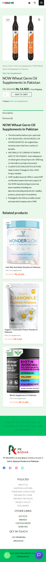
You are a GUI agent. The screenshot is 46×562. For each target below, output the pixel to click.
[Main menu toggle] (41, 2)
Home (5, 66)
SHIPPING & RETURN (23, 488)
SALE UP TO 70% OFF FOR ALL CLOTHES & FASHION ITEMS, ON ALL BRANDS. (23, 426)
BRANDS (23, 520)
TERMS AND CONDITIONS (23, 492)
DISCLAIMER (23, 506)
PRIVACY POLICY (23, 502)
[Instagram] (16, 467)
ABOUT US (23, 485)
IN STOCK (23, 516)
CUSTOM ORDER (23, 523)
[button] (35, 2)
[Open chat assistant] (39, 555)
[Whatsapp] (7, 555)
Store (11, 66)
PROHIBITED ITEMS (23, 495)
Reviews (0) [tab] (8, 118)
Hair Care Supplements (23, 66)
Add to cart (21, 94)
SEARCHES (23, 527)
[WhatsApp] (22, 467)
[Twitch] (10, 467)
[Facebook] (4, 467)
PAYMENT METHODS (23, 499)
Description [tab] (8, 113)
